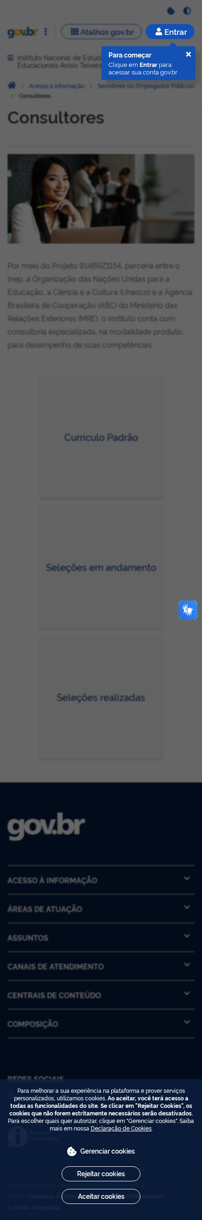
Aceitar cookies (101, 1195)
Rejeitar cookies (101, 1173)
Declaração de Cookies (121, 1128)
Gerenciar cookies (107, 1150)
